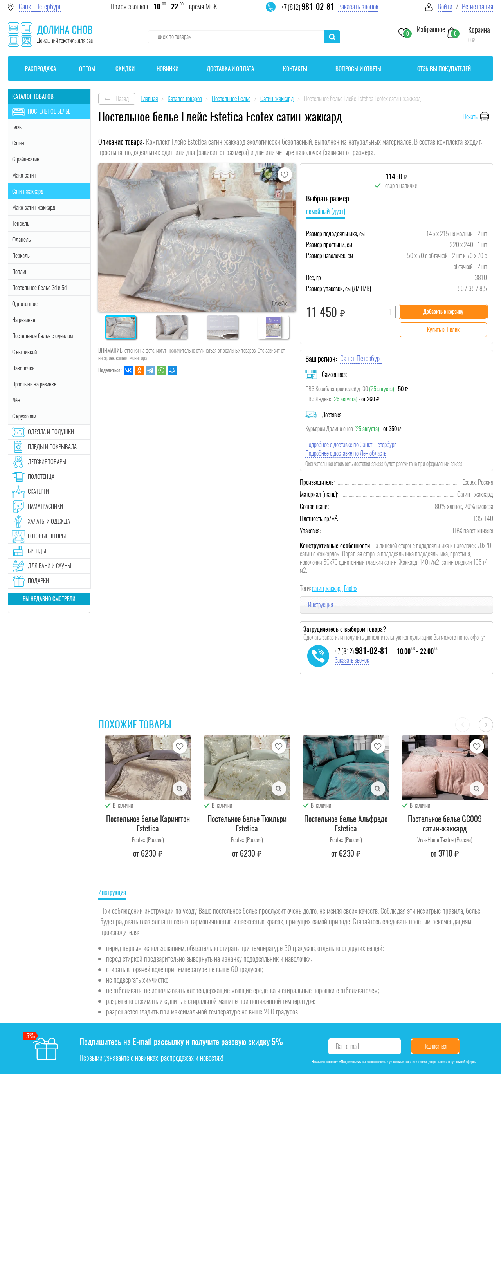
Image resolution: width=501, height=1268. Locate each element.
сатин (318, 588)
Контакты (295, 68)
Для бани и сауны (49, 566)
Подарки (38, 581)
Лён (16, 400)
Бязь (17, 127)
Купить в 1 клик (443, 329)
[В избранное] (285, 174)
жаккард (334, 588)
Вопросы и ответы (358, 68)
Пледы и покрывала (52, 447)
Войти (445, 6)
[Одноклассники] (139, 370)
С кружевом (24, 416)
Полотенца (41, 476)
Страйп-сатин (26, 159)
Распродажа (40, 68)
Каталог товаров (33, 96)
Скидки (125, 68)
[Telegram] (150, 370)
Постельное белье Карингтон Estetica (148, 823)
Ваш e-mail (347, 1046)
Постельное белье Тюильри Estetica (247, 823)
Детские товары (47, 462)
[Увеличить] (180, 788)
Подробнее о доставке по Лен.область (345, 453)
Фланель (21, 239)
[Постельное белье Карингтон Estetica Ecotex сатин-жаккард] (148, 767)
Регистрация (477, 6)
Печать (470, 116)
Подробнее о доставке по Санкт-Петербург (350, 444)
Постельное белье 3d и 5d (39, 288)
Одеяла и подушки (51, 432)
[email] (275, 12)
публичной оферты (463, 1062)
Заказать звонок (358, 6)
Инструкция (320, 605)
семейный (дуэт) (325, 211)
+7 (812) (307, 7)
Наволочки (23, 368)
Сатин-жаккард (27, 191)
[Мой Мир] (172, 370)
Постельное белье (49, 111)
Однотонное (25, 304)
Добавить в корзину (443, 311)
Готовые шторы (47, 536)
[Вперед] (486, 724)
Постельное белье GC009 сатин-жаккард (445, 823)
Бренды (37, 551)
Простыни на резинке (34, 384)
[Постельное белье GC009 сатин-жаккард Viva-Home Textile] (445, 767)
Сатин (18, 143)
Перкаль (21, 255)
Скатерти (38, 491)
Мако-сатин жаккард (33, 207)
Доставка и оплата (230, 68)
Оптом (87, 68)
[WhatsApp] (161, 370)
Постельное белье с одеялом (42, 336)
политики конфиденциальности (426, 1062)
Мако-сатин (24, 175)
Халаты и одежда (49, 521)
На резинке (23, 320)
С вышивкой (24, 352)
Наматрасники (45, 506)
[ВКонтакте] (128, 370)
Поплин (20, 271)
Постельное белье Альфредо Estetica (345, 823)
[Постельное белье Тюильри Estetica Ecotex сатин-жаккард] (247, 767)
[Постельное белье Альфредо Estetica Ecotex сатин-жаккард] (346, 767)
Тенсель (20, 223)
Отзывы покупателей (444, 68)
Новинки (167, 68)
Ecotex (350, 588)
